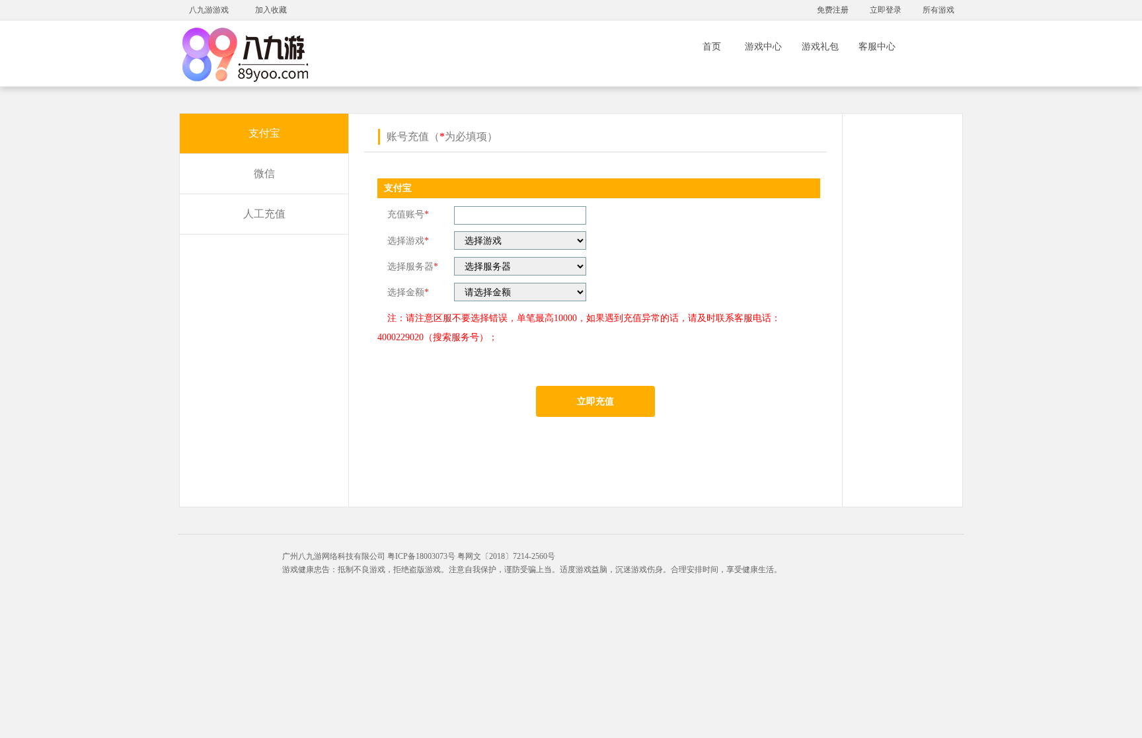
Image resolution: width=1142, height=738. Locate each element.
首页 (712, 47)
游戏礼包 (820, 47)
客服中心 (876, 47)
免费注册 (833, 10)
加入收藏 (271, 10)
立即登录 (885, 10)
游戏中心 (763, 47)
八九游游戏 (209, 10)
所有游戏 (938, 10)
